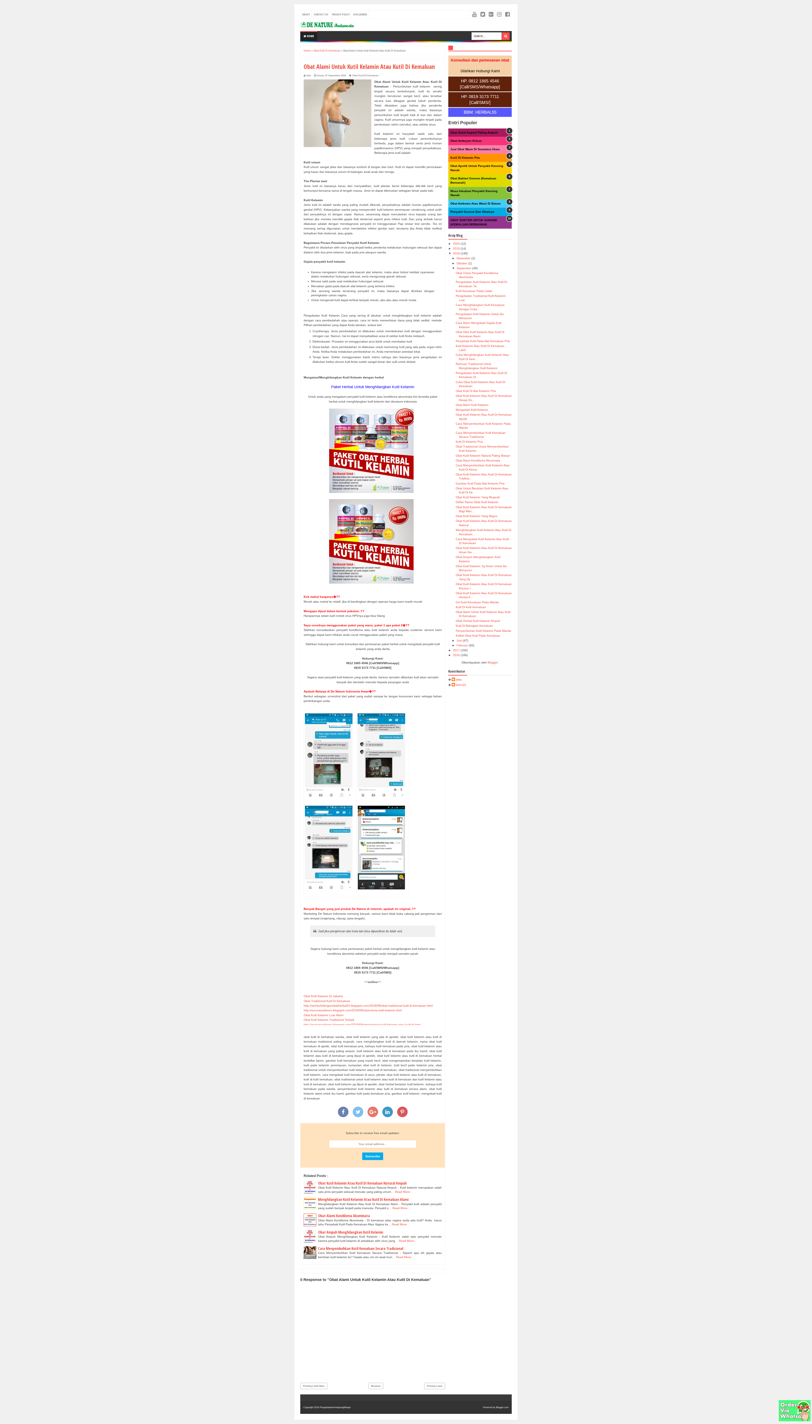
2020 (457, 243)
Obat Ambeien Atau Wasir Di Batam (475, 203)
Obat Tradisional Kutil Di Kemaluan (327, 1001)
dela (459, 679)
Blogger (493, 662)
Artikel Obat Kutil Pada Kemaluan (478, 635)
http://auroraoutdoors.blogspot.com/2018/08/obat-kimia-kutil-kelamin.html (353, 1010)
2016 (457, 655)
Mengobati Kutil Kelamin (472, 409)
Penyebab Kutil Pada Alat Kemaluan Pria (483, 341)
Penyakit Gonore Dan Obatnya (472, 211)
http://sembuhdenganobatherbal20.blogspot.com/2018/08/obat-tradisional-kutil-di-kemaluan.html (368, 1005)
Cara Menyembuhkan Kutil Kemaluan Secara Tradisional (360, 1248)
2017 (457, 650)
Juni (460, 640)
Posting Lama (434, 1386)
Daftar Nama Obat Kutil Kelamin (477, 502)
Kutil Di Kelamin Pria (465, 157)
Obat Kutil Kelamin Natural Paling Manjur (483, 455)
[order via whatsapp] (795, 1420)
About (306, 14)
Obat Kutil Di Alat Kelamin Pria (476, 391)
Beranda (375, 1386)
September (464, 268)
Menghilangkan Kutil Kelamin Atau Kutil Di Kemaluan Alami (363, 1199)
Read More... (404, 1191)
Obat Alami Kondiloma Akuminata (344, 1215)
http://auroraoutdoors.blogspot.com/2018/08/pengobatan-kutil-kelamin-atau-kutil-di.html (362, 1024)
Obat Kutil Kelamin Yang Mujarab (478, 497)
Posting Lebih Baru (314, 1386)
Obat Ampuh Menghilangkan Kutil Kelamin (350, 1232)
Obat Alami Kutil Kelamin (472, 405)
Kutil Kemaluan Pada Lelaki (474, 291)
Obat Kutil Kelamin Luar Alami (323, 1015)
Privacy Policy (341, 14)
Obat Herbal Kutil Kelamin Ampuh (478, 621)
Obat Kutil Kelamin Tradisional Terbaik (329, 1019)
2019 (457, 248)
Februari (463, 645)
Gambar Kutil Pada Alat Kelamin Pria (480, 483)
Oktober (462, 263)
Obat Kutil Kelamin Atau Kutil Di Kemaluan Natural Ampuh (362, 1183)
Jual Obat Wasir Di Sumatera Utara (475, 149)
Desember (464, 258)
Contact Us (321, 14)
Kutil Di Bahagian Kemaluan (474, 625)
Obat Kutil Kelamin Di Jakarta (323, 996)
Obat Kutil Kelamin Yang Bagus (476, 516)
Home (310, 36)
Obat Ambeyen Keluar (466, 140)
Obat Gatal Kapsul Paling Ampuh (474, 132)
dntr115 (461, 685)
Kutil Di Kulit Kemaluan (471, 607)
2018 (457, 253)
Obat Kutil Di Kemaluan (365, 75)
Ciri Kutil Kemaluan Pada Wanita (477, 602)
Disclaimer (360, 14)
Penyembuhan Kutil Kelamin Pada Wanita (483, 630)
